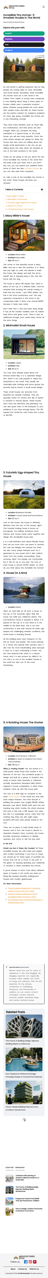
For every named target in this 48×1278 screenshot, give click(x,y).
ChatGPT (8, 33)
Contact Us (22, 1269)
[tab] (10, 1168)
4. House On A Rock (14, 206)
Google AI (8, 50)
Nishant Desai (19, 22)
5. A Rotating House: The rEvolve (20, 209)
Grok (6, 44)
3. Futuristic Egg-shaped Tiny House (21, 202)
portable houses (32, 168)
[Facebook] (25, 1263)
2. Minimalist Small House (17, 199)
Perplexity (8, 39)
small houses (14, 796)
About (13, 1269)
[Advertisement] (24, 444)
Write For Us (34, 1269)
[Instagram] (30, 1263)
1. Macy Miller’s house (15, 196)
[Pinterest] (34, 1263)
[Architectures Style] (24, 1257)
